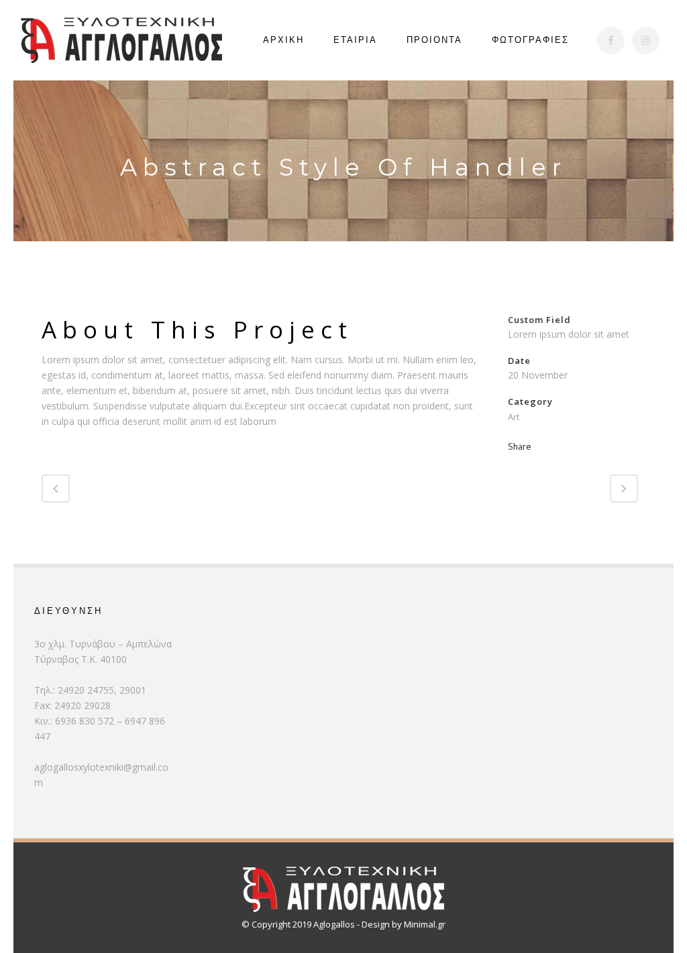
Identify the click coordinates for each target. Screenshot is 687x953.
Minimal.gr (424, 924)
